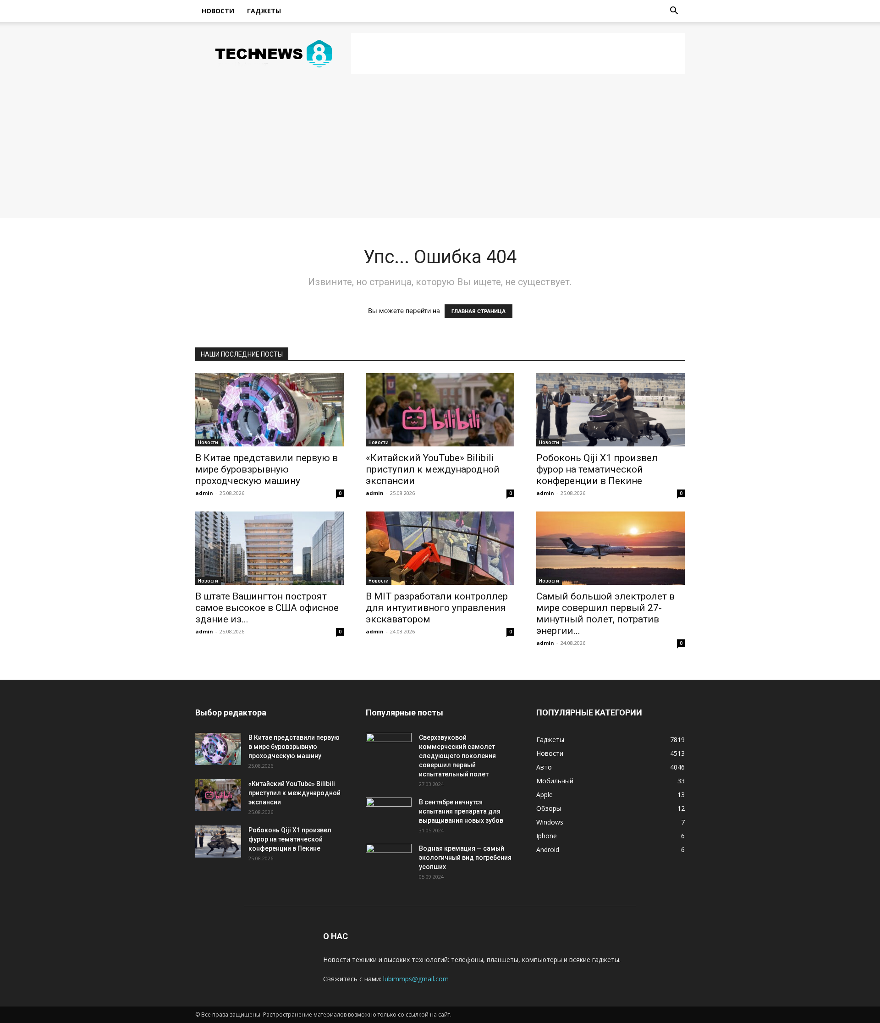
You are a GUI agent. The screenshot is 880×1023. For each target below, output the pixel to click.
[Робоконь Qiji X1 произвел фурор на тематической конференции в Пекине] (610, 409)
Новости (218, 10)
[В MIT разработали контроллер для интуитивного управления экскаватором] (440, 548)
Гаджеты (264, 10)
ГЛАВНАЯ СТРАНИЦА (478, 311)
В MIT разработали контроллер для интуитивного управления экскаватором (437, 608)
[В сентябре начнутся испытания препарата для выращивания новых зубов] (389, 814)
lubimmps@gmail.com (416, 978)
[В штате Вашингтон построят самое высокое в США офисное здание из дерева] (269, 548)
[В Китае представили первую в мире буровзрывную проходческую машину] (269, 409)
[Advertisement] (518, 53)
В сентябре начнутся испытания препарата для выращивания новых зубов (461, 811)
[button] (674, 11)
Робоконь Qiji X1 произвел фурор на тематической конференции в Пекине (597, 469)
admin (204, 493)
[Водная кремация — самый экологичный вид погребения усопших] (389, 860)
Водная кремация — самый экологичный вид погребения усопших (465, 857)
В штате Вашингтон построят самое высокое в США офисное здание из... (267, 608)
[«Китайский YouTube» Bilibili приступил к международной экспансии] (440, 409)
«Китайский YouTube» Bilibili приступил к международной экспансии (433, 469)
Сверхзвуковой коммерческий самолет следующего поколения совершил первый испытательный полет (457, 756)
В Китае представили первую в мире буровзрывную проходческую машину (266, 469)
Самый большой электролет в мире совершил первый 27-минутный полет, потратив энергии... (605, 613)
